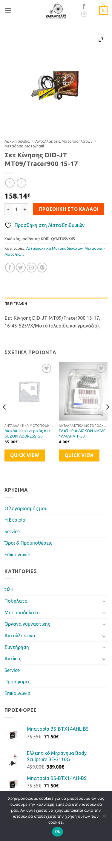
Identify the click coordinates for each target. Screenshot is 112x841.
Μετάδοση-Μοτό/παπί (24, 146)
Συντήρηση (16, 647)
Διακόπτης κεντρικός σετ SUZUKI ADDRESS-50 (27, 433)
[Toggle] (104, 601)
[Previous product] (21, 183)
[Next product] (9, 183)
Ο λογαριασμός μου (25, 508)
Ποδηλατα (15, 601)
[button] (8, 10)
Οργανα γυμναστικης (27, 624)
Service (12, 531)
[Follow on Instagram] (84, 14)
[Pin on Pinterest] (42, 267)
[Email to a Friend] (31, 267)
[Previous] (4, 419)
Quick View (24, 455)
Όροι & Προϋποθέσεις (28, 543)
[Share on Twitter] (21, 267)
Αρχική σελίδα (17, 141)
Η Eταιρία (14, 519)
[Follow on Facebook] (84, 6)
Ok (57, 831)
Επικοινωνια (17, 693)
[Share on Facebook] (10, 267)
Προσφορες (17, 681)
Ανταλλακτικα (19, 635)
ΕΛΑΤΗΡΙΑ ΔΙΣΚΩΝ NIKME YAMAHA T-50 (82, 433)
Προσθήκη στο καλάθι (69, 209)
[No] (104, 817)
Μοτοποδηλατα (22, 612)
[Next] (107, 419)
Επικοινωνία (17, 554)
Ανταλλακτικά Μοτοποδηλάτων (64, 141)
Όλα (8, 589)
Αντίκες (12, 658)
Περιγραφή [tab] (15, 303)
